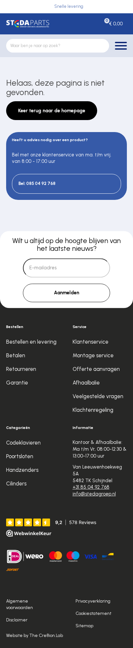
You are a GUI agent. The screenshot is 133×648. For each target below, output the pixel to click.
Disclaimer (16, 619)
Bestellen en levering (31, 341)
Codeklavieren (23, 442)
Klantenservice (90, 341)
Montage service (93, 355)
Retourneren (21, 369)
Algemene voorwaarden (19, 604)
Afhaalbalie (86, 382)
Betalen (15, 355)
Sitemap (84, 625)
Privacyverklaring (93, 601)
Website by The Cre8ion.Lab (34, 635)
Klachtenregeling (93, 410)
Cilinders (16, 483)
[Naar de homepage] (28, 23)
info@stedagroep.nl (94, 494)
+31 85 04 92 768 (91, 487)
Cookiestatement (93, 613)
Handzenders (22, 470)
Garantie (17, 382)
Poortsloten (19, 456)
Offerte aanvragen (96, 369)
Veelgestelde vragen (98, 396)
